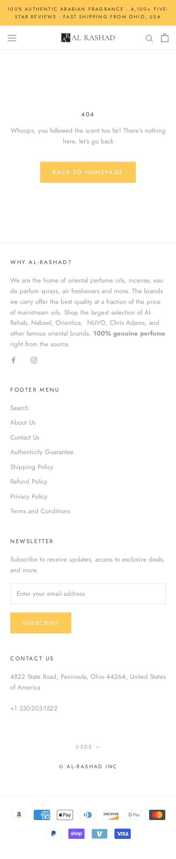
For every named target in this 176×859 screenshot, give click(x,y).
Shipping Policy (31, 467)
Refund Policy (28, 481)
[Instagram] (34, 359)
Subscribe (41, 623)
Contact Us (24, 437)
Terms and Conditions (40, 511)
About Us (22, 422)
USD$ (84, 747)
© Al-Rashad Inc (88, 766)
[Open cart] (164, 37)
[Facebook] (13, 359)
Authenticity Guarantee (41, 452)
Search (19, 408)
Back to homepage (88, 172)
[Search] (149, 38)
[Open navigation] (12, 38)
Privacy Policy (28, 496)
